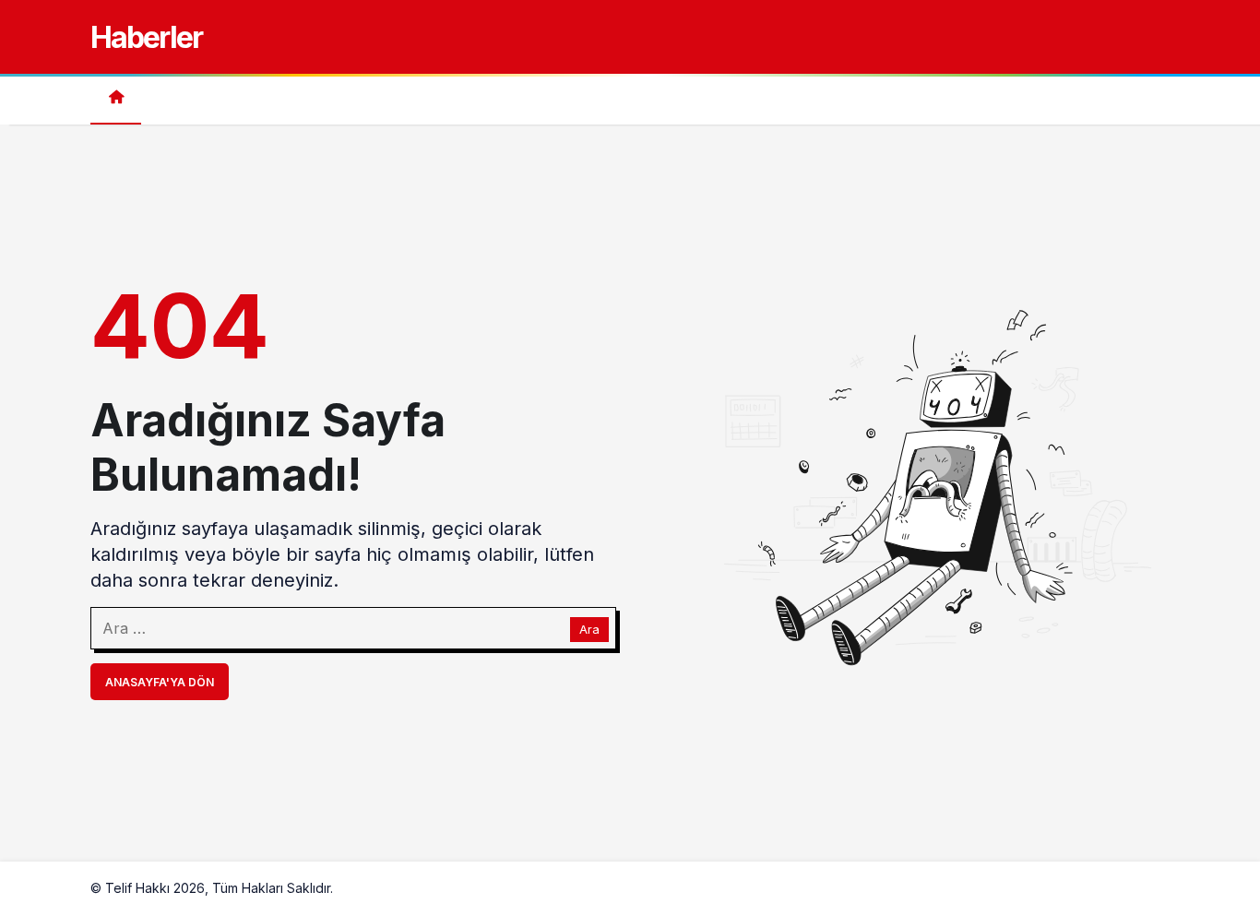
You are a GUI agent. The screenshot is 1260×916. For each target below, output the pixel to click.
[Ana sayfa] (115, 99)
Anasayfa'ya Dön (159, 682)
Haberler (146, 37)
